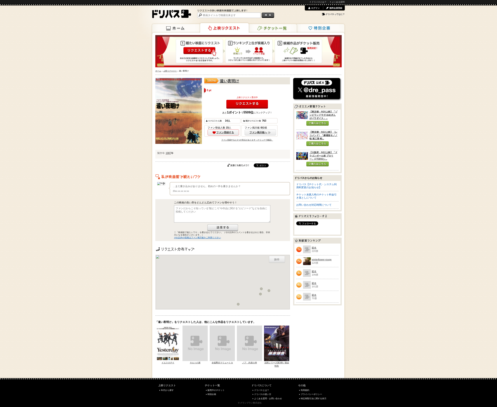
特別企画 (320, 28)
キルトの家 (195, 362)
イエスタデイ (168, 362)
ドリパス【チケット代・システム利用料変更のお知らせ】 (316, 186)
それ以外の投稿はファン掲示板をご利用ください (197, 237)
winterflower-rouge (322, 259)
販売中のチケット (216, 390)
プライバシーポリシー (311, 394)
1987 (168, 153)
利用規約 (305, 390)
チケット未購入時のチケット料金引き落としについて (316, 196)
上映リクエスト (224, 28)
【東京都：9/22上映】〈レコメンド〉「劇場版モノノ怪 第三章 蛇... (323, 135)
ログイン (315, 8)
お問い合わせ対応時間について (314, 204)
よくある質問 (338, 2)
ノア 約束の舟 (249, 362)
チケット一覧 (272, 28)
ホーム (176, 28)
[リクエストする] (247, 104)
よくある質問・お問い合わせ (268, 398)
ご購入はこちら (317, 123)
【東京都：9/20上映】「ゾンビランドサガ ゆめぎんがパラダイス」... (323, 115)
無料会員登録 (335, 8)
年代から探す (167, 390)
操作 (277, 259)
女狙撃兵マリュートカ (222, 362)
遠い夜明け (229, 81)
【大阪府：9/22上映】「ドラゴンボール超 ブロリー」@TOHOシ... (323, 155)
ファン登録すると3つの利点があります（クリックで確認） (247, 140)
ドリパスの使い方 (262, 394)
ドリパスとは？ (319, 2)
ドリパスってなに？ (335, 14)
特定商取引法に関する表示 (313, 398)
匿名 (314, 247)
